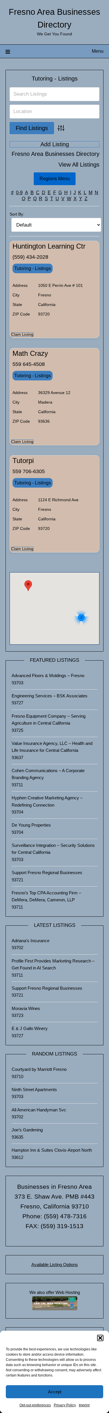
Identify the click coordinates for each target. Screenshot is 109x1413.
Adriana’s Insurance (30, 940)
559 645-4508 (28, 364)
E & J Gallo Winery (30, 1028)
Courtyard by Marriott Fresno (39, 1069)
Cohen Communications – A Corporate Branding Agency (48, 774)
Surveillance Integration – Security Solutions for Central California (53, 849)
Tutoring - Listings (55, 78)
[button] (100, 1338)
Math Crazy (30, 353)
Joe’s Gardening (27, 1129)
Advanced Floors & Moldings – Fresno (48, 675)
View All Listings (78, 165)
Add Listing (54, 144)
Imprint (84, 1405)
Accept (54, 1391)
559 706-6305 (28, 471)
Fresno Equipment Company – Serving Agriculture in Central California (48, 719)
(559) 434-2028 (30, 257)
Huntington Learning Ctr (48, 246)
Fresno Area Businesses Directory (55, 154)
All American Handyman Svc (39, 1109)
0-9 (19, 192)
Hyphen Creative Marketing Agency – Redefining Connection (47, 801)
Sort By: (17, 214)
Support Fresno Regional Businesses (47, 872)
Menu (97, 51)
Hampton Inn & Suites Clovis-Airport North (52, 1150)
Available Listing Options (54, 1264)
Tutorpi (23, 460)
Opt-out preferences (35, 1405)
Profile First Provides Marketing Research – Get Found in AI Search (53, 964)
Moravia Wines (26, 1008)
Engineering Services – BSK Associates (49, 695)
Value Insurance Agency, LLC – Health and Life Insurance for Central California (52, 747)
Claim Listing (22, 334)
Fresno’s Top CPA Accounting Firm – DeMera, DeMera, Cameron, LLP (46, 896)
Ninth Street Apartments (34, 1089)
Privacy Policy (65, 1405)
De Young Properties (31, 825)
